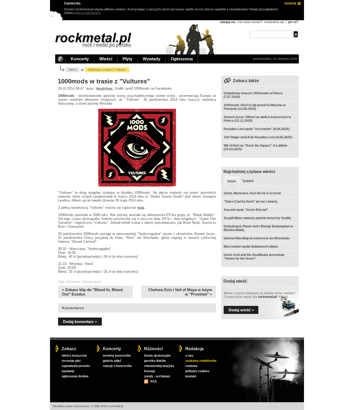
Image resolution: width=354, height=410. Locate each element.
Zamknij (290, 3)
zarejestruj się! (274, 22)
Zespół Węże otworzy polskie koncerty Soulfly (257, 218)
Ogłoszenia (182, 59)
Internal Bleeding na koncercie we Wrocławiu (256, 238)
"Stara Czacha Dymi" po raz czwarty (251, 201)
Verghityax (104, 88)
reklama (191, 366)
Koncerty (80, 59)
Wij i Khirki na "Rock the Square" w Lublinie (255, 145)
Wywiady (151, 59)
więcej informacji (87, 13)
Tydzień (247, 181)
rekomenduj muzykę (159, 366)
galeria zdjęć (112, 361)
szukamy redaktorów (200, 361)
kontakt (190, 376)
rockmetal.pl (267, 297)
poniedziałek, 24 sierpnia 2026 (275, 59)
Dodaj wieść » (241, 310)
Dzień (232, 181)
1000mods (73, 282)
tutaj (140, 208)
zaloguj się (227, 22)
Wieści (105, 59)
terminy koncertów (117, 355)
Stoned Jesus (91, 282)
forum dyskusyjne (157, 355)
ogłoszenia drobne (75, 376)
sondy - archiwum (157, 376)
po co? (293, 22)
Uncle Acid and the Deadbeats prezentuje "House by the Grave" (254, 256)
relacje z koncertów (117, 366)
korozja (149, 371)
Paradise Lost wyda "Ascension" (248, 129)
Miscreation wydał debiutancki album (251, 246)
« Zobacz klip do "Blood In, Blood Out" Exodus (92, 291)
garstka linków (155, 361)
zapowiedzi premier (76, 366)
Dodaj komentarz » (80, 321)
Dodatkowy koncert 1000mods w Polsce (253, 93)
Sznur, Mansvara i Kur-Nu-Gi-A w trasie (252, 193)
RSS (153, 381)
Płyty (127, 59)
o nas (189, 355)
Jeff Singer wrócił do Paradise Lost (249, 137)
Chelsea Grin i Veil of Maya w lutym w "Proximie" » (180, 291)
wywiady (68, 371)
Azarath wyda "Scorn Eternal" (246, 210)
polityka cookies (197, 371)
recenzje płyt (71, 361)
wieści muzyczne (74, 355)
